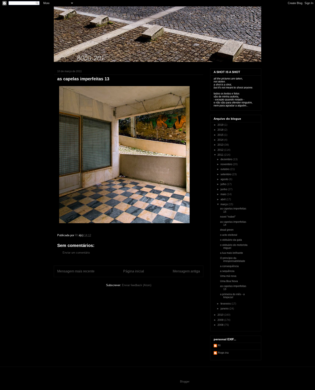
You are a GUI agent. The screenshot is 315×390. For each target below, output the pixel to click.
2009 (221, 319)
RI (219, 345)
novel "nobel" (228, 216)
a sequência (227, 271)
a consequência (229, 266)
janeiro (224, 308)
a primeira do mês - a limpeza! (232, 296)
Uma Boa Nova (229, 281)
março (224, 204)
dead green (227, 229)
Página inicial (133, 271)
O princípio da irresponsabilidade (232, 260)
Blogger (184, 381)
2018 (221, 129)
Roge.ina (223, 352)
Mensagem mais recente (75, 271)
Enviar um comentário (76, 252)
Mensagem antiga (186, 271)
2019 (221, 124)
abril (223, 199)
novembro (226, 164)
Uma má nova (228, 276)
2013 (221, 144)
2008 (221, 324)
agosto (224, 179)
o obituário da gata (231, 239)
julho (223, 184)
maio (223, 194)
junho (224, 189)
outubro (225, 169)
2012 (221, 149)
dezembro (226, 159)
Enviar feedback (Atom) (136, 285)
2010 (221, 314)
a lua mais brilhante (231, 252)
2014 (221, 139)
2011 (221, 154)
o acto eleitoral (228, 234)
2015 (221, 134)
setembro (226, 174)
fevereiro (225, 303)
